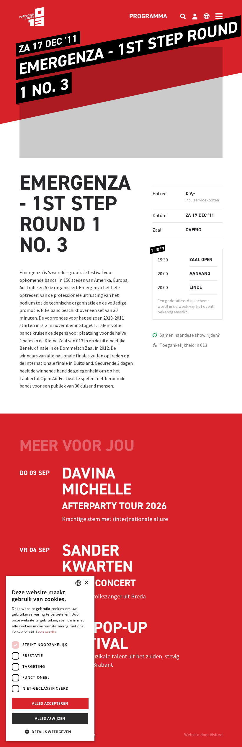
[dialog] (50, 658)
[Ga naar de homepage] (40, 16)
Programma (148, 16)
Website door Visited (203, 735)
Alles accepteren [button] (50, 703)
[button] (50, 731)
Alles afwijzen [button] (50, 718)
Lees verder (46, 631)
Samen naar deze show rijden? (190, 335)
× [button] (86, 582)
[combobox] (78, 583)
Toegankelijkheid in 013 (183, 345)
